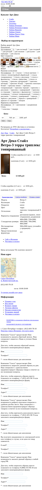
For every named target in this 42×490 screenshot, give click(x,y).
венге (24, 60)
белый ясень (8, 58)
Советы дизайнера (21, 197)
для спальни (19, 52)
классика (6, 109)
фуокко (10, 66)
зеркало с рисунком (8, 98)
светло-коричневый (28, 64)
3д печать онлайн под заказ (11, 292)
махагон (6, 64)
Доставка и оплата (12, 241)
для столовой (35, 49)
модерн (15, 109)
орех (8, 60)
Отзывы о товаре (34, 197)
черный (15, 64)
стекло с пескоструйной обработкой (15, 75)
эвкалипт (22, 62)
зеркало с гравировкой (27, 98)
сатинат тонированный (21, 94)
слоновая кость (32, 66)
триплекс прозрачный (19, 81)
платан (37, 62)
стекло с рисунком (21, 77)
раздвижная (32, 105)
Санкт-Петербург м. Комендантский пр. (9, 279)
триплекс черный (22, 88)
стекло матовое (30, 73)
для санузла (15, 54)
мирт (36, 58)
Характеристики (7, 197)
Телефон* (4, 355)
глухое (19, 73)
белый (3, 69)
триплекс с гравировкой (20, 90)
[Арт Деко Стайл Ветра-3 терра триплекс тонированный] (5, 173)
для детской (7, 52)
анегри (13, 62)
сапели (5, 62)
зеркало (34, 96)
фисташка (20, 66)
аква (17, 58)
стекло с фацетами (19, 79)
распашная (21, 105)
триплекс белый (16, 83)
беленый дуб (26, 58)
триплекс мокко (14, 86)
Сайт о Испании (11, 239)
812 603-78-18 (6, 2)
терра (3, 66)
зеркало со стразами (9, 100)
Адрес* (4, 392)
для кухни (31, 52)
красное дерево (35, 60)
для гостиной (22, 49)
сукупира (16, 60)
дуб (2, 60)
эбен (30, 62)
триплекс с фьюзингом (22, 92)
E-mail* (4, 445)
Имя (2, 351)
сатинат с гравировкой (20, 96)
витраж (22, 100)
